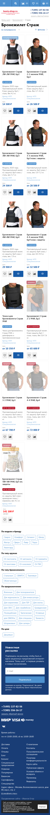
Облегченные (10, 580)
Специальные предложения (7, 764)
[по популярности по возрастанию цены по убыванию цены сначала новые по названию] (11, 29)
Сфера (17, 542)
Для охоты (38, 602)
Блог (3, 755)
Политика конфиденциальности (36, 759)
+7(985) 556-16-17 (39, 13)
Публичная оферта (35, 767)
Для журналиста (11, 597)
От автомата (25, 559)
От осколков (25, 564)
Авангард (8, 547)
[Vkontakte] (3, 726)
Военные (8, 592)
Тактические (26, 613)
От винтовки (9, 564)
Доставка (5, 744)
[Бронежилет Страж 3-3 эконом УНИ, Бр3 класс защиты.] (37, 133)
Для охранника (11, 602)
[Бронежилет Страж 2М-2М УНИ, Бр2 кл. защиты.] (12, 51)
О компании (32, 744)
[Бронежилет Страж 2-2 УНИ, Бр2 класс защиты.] (37, 296)
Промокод (31, 777)
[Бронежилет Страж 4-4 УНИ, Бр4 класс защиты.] (37, 377)
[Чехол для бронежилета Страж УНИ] (12, 296)
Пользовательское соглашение (35, 753)
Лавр (26, 542)
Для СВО (8, 607)
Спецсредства (7, 783)
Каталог (5, 759)
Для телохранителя (25, 592)
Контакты (30, 748)
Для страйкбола (23, 607)
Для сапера (24, 623)
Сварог (7, 537)
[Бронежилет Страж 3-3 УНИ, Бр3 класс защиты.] (12, 377)
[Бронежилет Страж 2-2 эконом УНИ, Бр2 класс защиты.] (37, 51)
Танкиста (40, 618)
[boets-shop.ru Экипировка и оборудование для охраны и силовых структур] (10, 13)
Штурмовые (9, 623)
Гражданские (41, 607)
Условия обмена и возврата (34, 772)
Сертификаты (7, 779)
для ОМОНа (9, 618)
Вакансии (5, 776)
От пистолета (10, 559)
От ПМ (38, 564)
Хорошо (42, 806)
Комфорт (19, 537)
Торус (34, 542)
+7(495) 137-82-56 (39, 10)
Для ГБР (25, 602)
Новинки (5, 769)
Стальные (8, 575)
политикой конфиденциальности (18, 810)
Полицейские (10, 613)
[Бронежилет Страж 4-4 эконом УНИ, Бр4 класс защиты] (37, 214)
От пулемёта (41, 559)
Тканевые (32, 575)
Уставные (40, 613)
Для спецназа (25, 618)
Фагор (7, 542)
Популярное (7, 772)
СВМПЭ (20, 575)
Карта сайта (31, 764)
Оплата (4, 748)
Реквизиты (31, 781)
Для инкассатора (31, 597)
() (47, 3)
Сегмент (31, 537)
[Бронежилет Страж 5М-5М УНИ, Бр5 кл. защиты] (12, 459)
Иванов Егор (28, 798)
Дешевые (8, 634)
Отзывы (5, 751)
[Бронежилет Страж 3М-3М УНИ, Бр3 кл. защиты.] (12, 133)
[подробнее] (18, 111)
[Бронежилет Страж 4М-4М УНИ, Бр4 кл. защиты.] (12, 214)
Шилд (41, 537)
